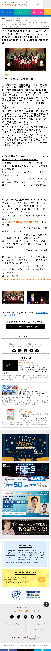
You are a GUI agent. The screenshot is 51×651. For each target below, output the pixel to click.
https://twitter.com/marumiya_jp (23, 222)
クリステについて (38, 624)
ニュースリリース (22, 19)
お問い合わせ (38, 629)
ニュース (5, 27)
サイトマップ (13, 629)
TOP (46, 605)
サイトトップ (7, 19)
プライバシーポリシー (13, 624)
